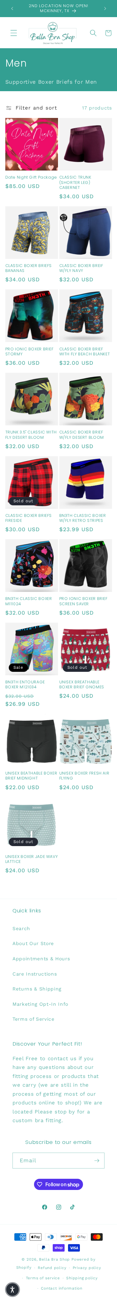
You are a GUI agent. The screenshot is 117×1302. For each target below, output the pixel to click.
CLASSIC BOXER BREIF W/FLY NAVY (81, 268)
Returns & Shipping (36, 989)
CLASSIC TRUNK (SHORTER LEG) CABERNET (75, 182)
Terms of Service (33, 1019)
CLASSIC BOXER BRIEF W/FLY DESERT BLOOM (81, 435)
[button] (13, 33)
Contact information (61, 1288)
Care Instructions (34, 974)
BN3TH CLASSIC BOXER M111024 (28, 601)
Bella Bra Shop (54, 1259)
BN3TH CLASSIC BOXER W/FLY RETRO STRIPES (82, 518)
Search (21, 928)
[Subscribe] (96, 1161)
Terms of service (43, 1278)
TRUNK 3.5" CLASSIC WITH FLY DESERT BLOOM (31, 435)
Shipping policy (82, 1278)
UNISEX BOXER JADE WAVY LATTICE (31, 859)
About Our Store (33, 943)
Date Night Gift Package (31, 177)
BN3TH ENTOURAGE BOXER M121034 (25, 685)
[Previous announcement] (12, 8)
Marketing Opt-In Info (40, 1004)
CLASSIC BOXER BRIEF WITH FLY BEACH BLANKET (84, 352)
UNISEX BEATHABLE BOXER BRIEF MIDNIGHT (31, 776)
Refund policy (52, 1268)
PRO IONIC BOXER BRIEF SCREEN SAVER (83, 601)
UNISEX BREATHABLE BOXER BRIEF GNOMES (81, 685)
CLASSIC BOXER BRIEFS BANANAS (28, 268)
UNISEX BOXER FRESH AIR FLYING (84, 776)
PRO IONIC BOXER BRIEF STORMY (29, 352)
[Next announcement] (105, 8)
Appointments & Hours (41, 959)
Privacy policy (87, 1268)
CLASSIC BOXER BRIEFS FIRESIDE (28, 518)
